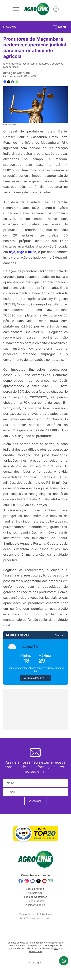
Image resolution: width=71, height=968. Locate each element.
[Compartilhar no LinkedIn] (12, 82)
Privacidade (46, 914)
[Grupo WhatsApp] (63, 960)
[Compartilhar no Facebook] (4, 81)
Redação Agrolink (17, 73)
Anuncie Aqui (35, 892)
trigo (20, 252)
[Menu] (16, 9)
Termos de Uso (27, 914)
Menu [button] (61, 26)
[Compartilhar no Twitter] (8, 81)
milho (32, 252)
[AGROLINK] (36, 9)
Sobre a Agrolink (35, 888)
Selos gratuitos (35, 901)
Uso (56, 948)
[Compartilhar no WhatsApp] (16, 81)
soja (12, 252)
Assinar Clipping (35, 904)
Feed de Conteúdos (35, 896)
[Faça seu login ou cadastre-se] (56, 9)
